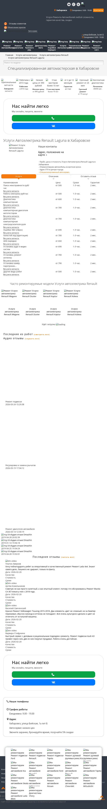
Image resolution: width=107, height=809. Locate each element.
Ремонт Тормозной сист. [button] (97, 47)
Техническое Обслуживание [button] (74, 46)
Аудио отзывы (13, 338)
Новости (5, 773)
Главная (9, 55)
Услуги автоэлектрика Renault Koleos (74, 311)
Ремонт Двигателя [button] (18, 46)
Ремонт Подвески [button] (85, 46)
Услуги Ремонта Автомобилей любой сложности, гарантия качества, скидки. (70, 18)
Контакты (98, 10)
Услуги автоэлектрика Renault (54, 55)
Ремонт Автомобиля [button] (7, 46)
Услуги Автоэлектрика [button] (63, 46)
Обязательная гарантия (16, 27)
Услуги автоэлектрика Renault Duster (33, 311)
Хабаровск (61, 10)
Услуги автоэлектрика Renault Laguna (26, 57)
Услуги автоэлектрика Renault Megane (11, 311)
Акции (4, 777)
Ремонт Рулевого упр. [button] (29, 47)
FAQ (3, 782)
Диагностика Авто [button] (40, 46)
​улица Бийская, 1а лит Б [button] (93, 34)
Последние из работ (18, 334)
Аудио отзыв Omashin (21, 534)
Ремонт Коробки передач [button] (52, 47)
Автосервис (32, 31)
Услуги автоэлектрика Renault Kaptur (53, 311)
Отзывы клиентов (17, 23)
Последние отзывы (46, 556)
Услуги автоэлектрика (26, 55)
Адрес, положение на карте (51, 153)
